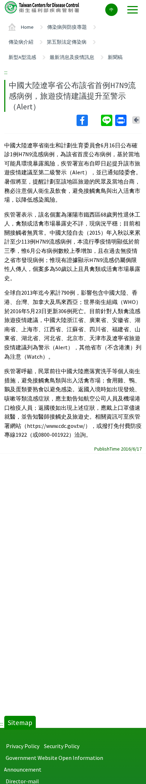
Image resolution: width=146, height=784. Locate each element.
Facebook (88, 120)
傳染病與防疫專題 (67, 27)
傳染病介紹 (21, 42)
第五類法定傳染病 (66, 42)
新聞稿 (115, 57)
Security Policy (61, 746)
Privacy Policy (22, 746)
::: (5, 72)
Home (27, 27)
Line (107, 120)
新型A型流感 (22, 57)
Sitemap (20, 722)
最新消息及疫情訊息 (72, 57)
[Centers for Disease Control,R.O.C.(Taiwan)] (42, 7)
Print (121, 120)
